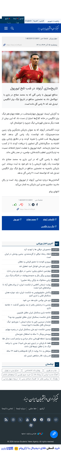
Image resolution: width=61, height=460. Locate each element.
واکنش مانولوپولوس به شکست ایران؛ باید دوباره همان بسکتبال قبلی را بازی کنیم (28, 294)
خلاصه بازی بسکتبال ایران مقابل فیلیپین (34, 312)
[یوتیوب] (27, 420)
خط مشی (32, 408)
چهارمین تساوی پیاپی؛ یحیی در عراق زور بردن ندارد (29, 271)
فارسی (42, 20)
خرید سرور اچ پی (24, 374)
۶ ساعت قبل (55, 334)
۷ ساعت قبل (55, 351)
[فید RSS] (5, 420)
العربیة (35, 20)
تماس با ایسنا (7, 408)
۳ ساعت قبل (55, 285)
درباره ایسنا (20, 408)
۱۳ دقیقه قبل (55, 254)
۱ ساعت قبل (55, 262)
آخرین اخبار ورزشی (44, 244)
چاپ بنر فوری (51, 370)
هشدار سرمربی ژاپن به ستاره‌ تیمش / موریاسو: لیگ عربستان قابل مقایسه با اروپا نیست (29, 323)
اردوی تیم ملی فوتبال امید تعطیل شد (35, 266)
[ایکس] (20, 420)
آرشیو (22, 18)
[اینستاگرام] (13, 420)
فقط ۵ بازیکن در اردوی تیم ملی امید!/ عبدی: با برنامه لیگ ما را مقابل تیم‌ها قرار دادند (28, 345)
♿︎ (54, 434)
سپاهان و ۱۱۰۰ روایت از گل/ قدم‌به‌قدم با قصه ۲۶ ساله (29, 351)
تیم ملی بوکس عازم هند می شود (37, 300)
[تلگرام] (34, 420)
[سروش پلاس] (41, 420)
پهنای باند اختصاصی (32, 370)
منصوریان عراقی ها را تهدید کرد (37, 249)
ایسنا (48, 28)
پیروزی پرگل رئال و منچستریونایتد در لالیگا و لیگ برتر (28, 275)
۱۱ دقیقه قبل (55, 250)
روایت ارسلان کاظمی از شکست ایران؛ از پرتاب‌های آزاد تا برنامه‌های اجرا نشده (27, 286)
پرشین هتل (44, 378)
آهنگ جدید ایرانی (51, 374)
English (28, 20)
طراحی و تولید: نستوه (29, 434)
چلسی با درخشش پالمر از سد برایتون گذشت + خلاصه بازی (28, 306)
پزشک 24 (37, 374)
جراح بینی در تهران (11, 370)
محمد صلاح (31, 219)
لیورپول (16, 219)
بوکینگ (55, 378)
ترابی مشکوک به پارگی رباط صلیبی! (36, 280)
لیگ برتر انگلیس (47, 226)
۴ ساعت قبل (55, 305)
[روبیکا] (55, 420)
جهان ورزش (53, 38)
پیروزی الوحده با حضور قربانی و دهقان (34, 262)
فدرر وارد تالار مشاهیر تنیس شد (37, 356)
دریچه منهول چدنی (10, 378)
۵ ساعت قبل (55, 317)
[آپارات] (30, 425)
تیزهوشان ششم (9, 374)
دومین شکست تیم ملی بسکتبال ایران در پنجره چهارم (28, 329)
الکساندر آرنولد (48, 219)
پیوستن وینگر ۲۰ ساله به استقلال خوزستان (33, 334)
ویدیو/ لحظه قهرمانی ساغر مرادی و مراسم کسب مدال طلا (26, 339)
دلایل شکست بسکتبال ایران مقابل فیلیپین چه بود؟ (29, 317)
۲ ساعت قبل (55, 281)
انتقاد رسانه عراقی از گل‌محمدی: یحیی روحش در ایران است (28, 256)
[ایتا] (48, 420)
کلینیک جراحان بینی (29, 378)
